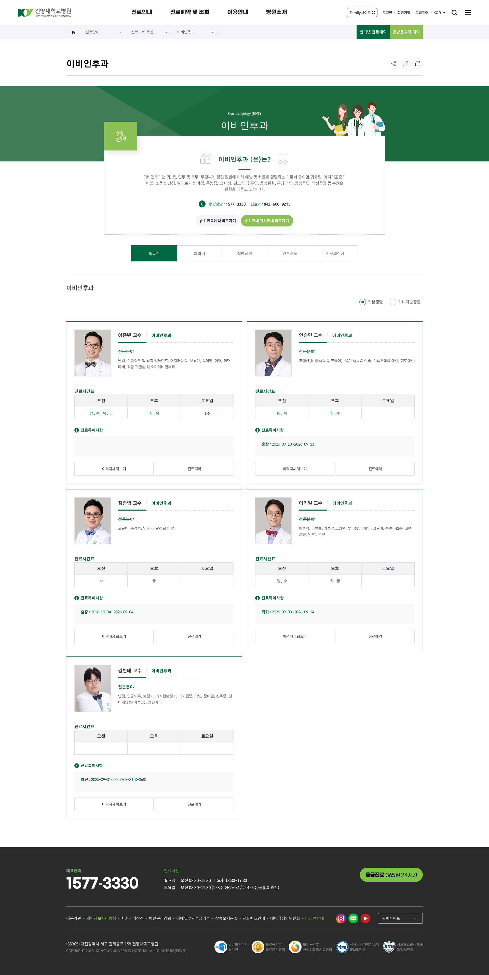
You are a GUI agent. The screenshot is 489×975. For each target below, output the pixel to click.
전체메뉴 (468, 12)
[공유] (394, 63)
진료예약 (194, 469)
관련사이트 (391, 918)
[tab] (154, 253)
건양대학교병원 (44, 12)
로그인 (387, 12)
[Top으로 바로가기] (472, 961)
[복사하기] (406, 63)
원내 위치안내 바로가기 (270, 220)
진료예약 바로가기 (221, 220)
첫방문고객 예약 (406, 32)
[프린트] (418, 63)
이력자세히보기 (114, 469)
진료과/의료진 (142, 32)
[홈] (73, 32)
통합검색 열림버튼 (454, 12)
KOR (437, 12)
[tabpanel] (244, 552)
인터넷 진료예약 (373, 32)
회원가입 (403, 12)
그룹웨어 (421, 12)
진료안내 (92, 32)
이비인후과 (186, 32)
